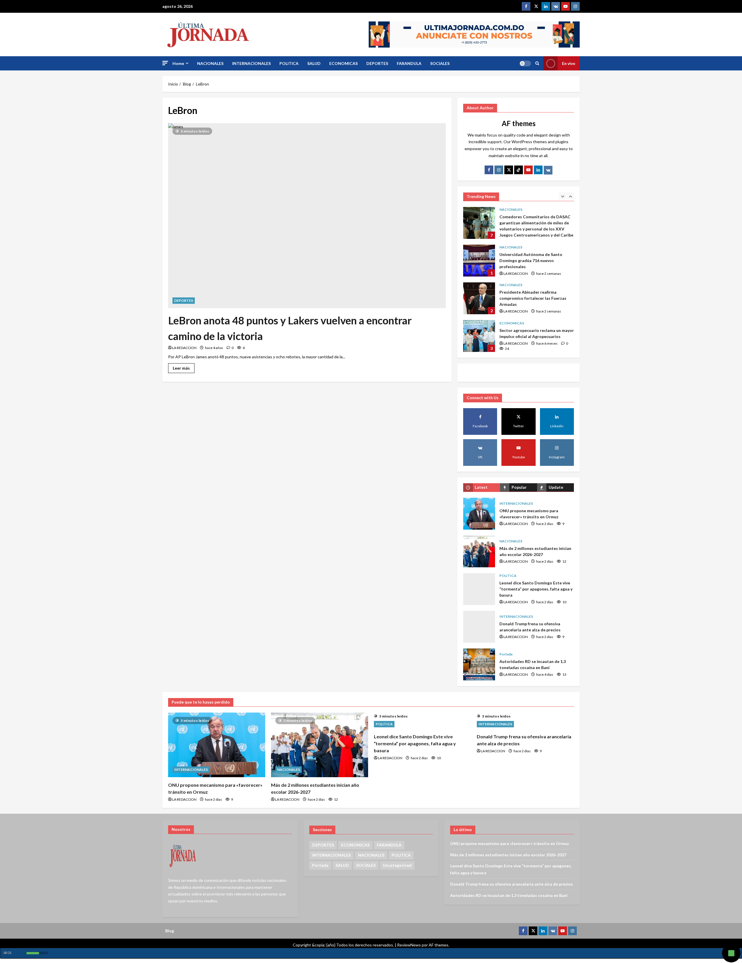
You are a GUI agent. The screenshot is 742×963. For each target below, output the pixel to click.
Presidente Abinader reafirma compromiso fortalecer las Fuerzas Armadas (479, 261)
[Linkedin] (545, 6)
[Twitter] (536, 6)
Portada (505, 654)
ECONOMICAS (343, 63)
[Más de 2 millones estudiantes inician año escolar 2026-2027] (319, 745)
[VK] (555, 6)
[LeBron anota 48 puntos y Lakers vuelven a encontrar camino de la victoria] (307, 215)
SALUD (314, 63)
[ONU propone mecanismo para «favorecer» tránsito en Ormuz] (216, 745)
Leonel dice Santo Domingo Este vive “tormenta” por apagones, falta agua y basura (479, 589)
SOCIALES (440, 63)
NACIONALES (210, 63)
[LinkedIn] (538, 170)
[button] (165, 63)
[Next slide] (570, 195)
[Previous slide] (562, 195)
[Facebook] (526, 6)
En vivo (568, 63)
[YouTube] (528, 170)
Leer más (183, 366)
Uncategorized (397, 865)
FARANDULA (409, 63)
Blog (169, 930)
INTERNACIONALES (251, 63)
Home (178, 63)
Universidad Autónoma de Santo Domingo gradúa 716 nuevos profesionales (479, 223)
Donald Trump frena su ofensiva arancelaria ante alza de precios (479, 627)
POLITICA (289, 63)
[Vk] (548, 170)
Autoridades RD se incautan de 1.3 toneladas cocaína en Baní (479, 664)
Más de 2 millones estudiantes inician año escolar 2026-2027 (479, 551)
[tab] (481, 487)
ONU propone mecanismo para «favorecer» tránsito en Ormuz (479, 514)
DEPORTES (377, 63)
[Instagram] (575, 6)
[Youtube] (565, 6)
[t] (508, 170)
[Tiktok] (518, 170)
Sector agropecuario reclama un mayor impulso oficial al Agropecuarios (479, 298)
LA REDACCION (184, 348)
